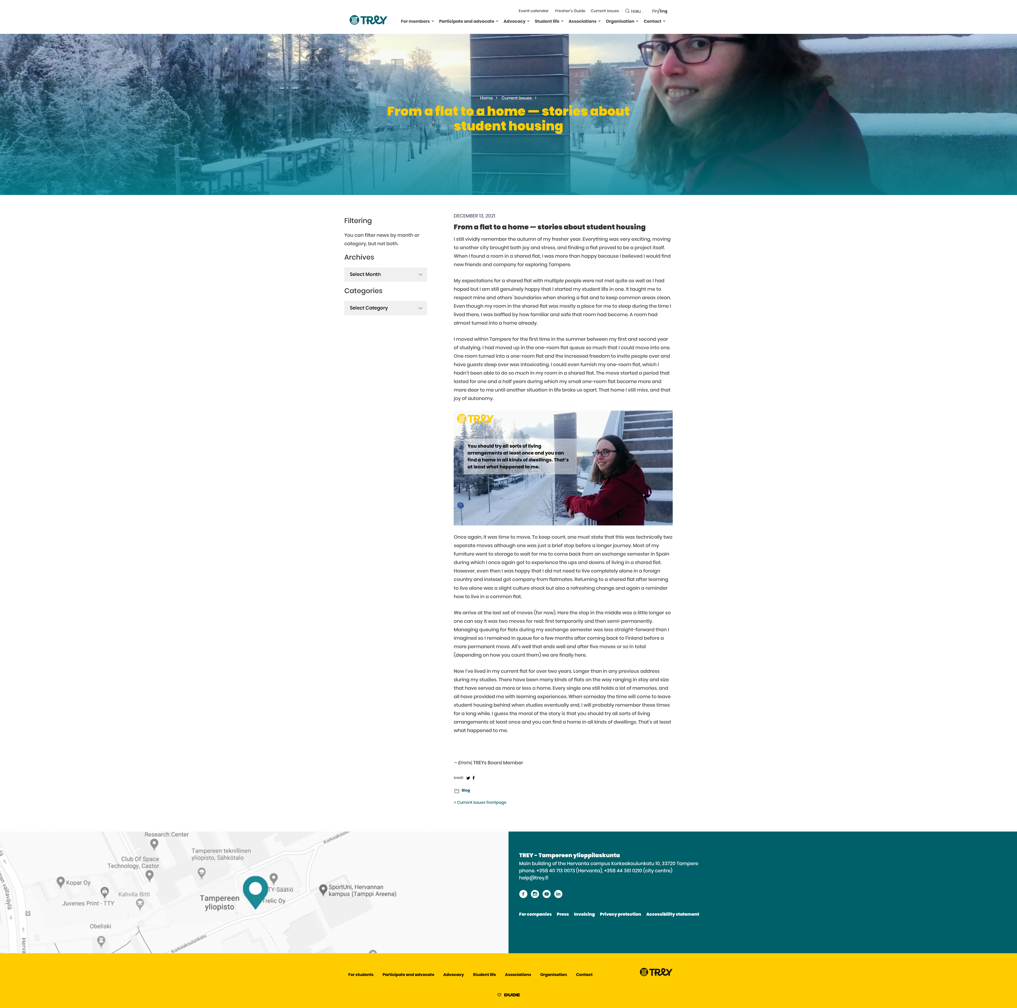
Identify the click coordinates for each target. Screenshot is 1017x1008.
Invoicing (584, 914)
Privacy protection (620, 914)
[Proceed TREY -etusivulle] (656, 975)
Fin (655, 11)
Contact (652, 22)
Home (486, 98)
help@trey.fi (533, 878)
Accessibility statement (672, 914)
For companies (535, 914)
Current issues (605, 11)
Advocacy (514, 22)
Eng (663, 11)
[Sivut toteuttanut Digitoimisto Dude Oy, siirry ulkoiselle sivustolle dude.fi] (508, 995)
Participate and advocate (466, 22)
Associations (582, 22)
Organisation (620, 22)
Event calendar (534, 11)
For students (360, 975)
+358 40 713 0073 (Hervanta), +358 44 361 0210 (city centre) (604, 871)
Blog (466, 790)
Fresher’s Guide (570, 11)
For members (415, 22)
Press (563, 914)
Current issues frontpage (481, 803)
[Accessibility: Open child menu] (433, 21)
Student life (547, 22)
